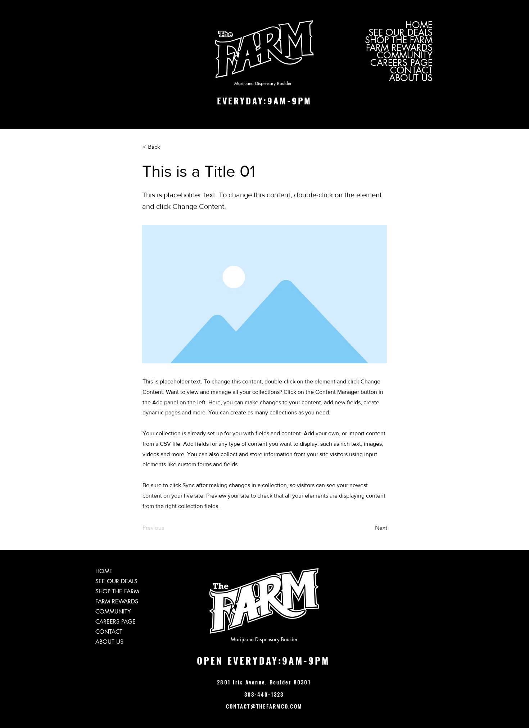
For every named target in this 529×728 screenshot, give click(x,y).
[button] (166, 147)
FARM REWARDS (399, 47)
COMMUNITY (405, 55)
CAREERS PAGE (401, 63)
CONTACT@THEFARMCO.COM (264, 706)
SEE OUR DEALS (401, 32)
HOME (419, 25)
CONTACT (411, 70)
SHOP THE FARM (399, 40)
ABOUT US (411, 78)
